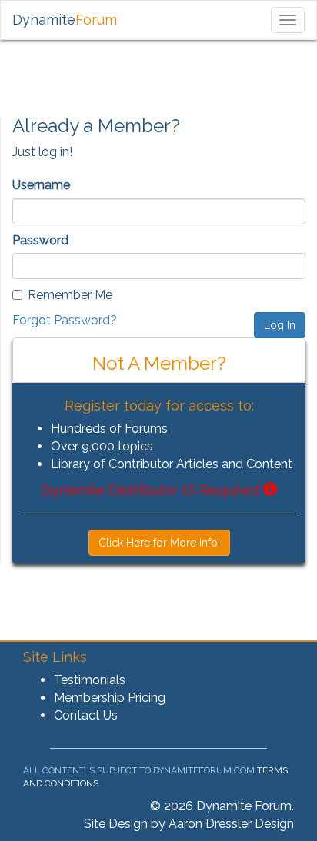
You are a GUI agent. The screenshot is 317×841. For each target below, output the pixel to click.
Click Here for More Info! (159, 543)
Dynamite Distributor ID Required (152, 490)
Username (41, 185)
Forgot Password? (64, 320)
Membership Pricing (109, 697)
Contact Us (86, 715)
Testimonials (89, 680)
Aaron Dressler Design (231, 823)
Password (40, 240)
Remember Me (70, 295)
